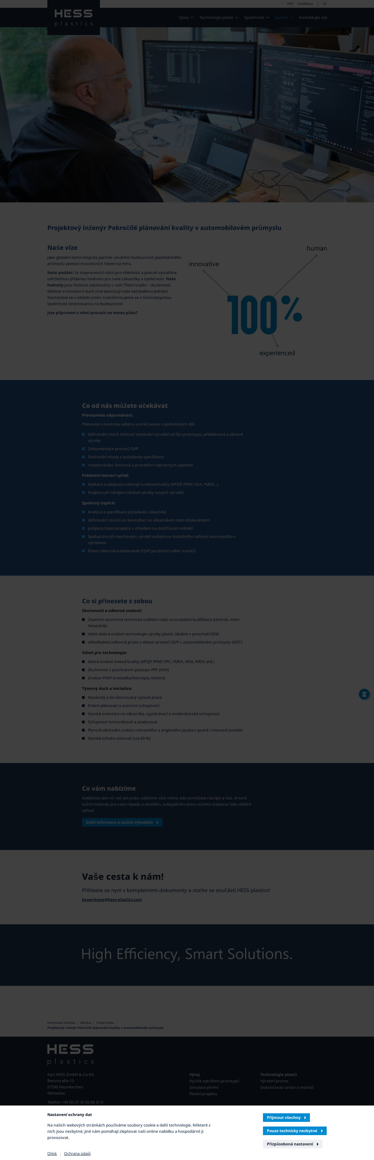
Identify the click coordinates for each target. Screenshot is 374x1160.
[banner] (187, 580)
